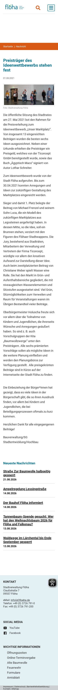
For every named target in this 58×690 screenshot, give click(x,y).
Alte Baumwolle (17, 662)
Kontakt (6, 689)
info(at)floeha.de (20, 600)
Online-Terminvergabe (21, 657)
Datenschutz (20, 687)
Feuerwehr (14, 667)
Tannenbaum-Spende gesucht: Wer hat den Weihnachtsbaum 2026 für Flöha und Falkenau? (28, 520)
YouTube (14, 627)
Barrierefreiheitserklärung (38, 687)
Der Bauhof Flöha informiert (23, 503)
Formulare (13, 672)
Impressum (8, 687)
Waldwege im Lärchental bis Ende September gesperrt (27, 540)
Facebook (15, 633)
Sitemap (15, 689)
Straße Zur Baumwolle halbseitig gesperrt (26, 473)
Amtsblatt (13, 677)
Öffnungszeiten (17, 652)
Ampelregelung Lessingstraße (24, 489)
